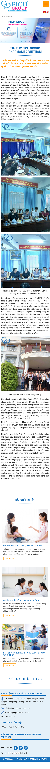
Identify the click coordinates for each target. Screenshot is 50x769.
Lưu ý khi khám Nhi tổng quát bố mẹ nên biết (22, 546)
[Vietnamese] (44, 12)
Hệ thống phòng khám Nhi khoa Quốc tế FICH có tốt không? (24, 654)
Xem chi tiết (9, 558)
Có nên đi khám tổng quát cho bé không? (21, 600)
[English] (47, 12)
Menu (46, 4)
